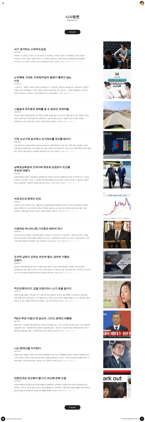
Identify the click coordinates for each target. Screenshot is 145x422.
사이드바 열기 (3, 3)
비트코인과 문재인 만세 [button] (72, 205)
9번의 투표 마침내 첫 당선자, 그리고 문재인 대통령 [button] (72, 324)
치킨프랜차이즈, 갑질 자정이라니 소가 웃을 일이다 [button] (72, 295)
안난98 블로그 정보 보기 (141, 3)
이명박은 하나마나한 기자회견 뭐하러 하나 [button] (72, 235)
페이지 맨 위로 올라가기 (141, 418)
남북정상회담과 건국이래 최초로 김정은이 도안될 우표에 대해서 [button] (72, 175)
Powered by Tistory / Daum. (14, 419)
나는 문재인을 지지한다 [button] (72, 354)
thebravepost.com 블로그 (3, 418)
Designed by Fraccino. (132, 418)
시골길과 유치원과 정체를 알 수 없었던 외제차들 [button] (72, 115)
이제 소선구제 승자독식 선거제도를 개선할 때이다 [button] (72, 145)
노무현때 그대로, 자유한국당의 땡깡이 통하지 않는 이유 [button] (72, 85)
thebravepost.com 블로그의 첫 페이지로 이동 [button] (72, 3)
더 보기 (73, 32)
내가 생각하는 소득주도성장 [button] (72, 55)
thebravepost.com (72, 20)
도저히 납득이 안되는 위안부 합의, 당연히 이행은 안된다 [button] (72, 265)
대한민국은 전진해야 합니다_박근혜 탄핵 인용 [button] (72, 384)
